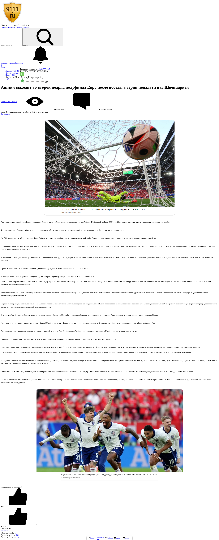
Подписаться (6, 528)
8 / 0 (2, 506)
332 (17, 535)
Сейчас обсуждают (12, 73)
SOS (7, 79)
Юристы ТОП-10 (12, 71)
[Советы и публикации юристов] (12, 23)
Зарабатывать (6, 114)
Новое (10, 75)
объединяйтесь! (23, 25)
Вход (3, 67)
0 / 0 (4, 526)
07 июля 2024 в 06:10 (9, 102)
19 (16, 533)
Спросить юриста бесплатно (12, 63)
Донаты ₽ (4, 531)
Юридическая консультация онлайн (15, 27)
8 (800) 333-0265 (44, 69)
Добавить (110, 538)
